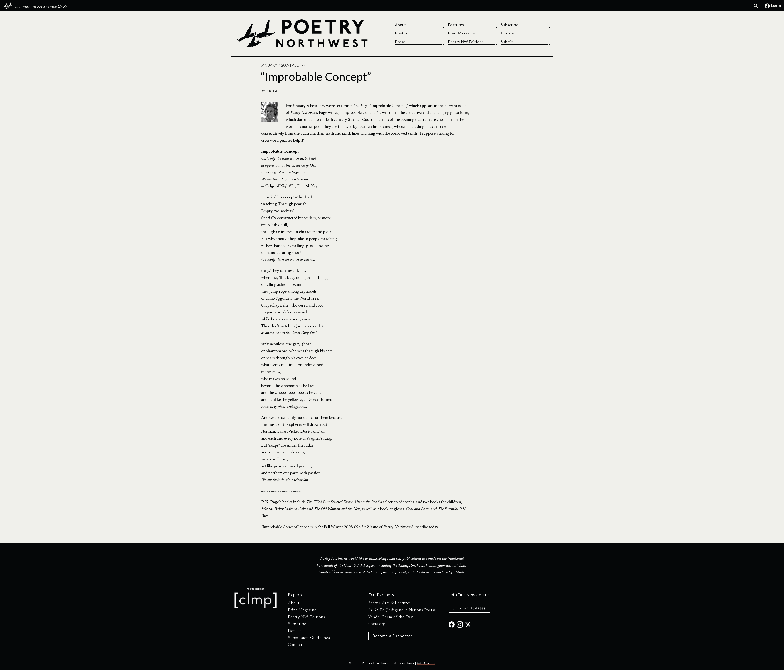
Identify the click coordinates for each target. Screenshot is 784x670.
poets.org (376, 624)
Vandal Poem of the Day (390, 617)
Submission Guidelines (309, 638)
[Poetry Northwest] (302, 33)
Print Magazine (461, 33)
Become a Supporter (393, 635)
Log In (776, 5)
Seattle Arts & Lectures (389, 603)
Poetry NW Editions (465, 41)
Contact (295, 645)
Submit (507, 41)
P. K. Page (274, 91)
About (400, 24)
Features (456, 24)
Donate (507, 33)
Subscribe (509, 24)
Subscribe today (424, 527)
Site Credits (426, 663)
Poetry (401, 33)
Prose (400, 41)
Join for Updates (469, 608)
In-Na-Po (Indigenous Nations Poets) (401, 610)
